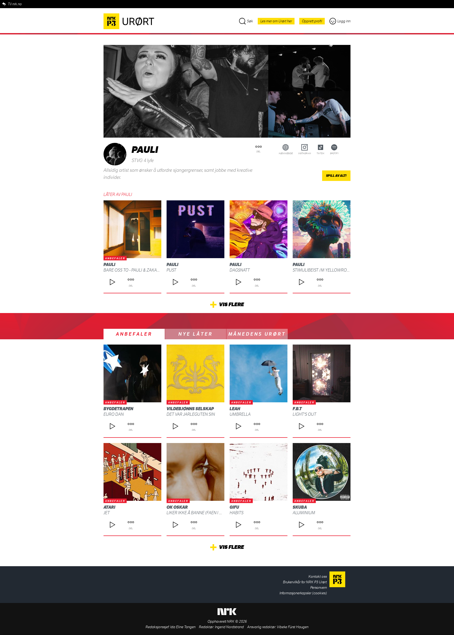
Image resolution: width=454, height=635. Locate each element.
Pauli (109, 264)
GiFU (234, 507)
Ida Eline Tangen (182, 627)
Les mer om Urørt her (276, 21)
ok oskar (177, 507)
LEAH (235, 408)
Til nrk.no (15, 4)
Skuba (300, 507)
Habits (237, 512)
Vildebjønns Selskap (190, 408)
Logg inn (343, 21)
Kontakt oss (317, 576)
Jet (107, 512)
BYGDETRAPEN (118, 408)
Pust (171, 270)
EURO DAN (114, 414)
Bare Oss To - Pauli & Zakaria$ (134, 270)
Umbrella (240, 414)
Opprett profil (312, 21)
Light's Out (304, 414)
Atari (109, 507)
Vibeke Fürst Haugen (292, 627)
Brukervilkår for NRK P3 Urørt (305, 582)
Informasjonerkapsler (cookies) (303, 593)
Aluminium (304, 512)
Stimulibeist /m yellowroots (323, 270)
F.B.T (297, 408)
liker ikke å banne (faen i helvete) (202, 512)
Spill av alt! (336, 176)
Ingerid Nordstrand (229, 627)
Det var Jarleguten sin (191, 414)
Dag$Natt (240, 270)
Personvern (318, 587)
